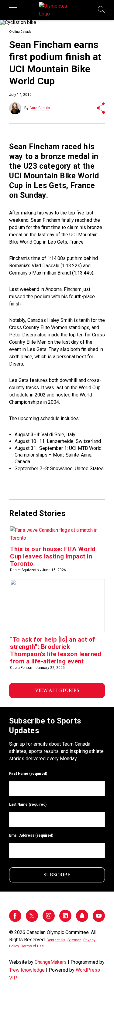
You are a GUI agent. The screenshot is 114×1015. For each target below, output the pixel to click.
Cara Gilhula (39, 108)
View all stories (57, 690)
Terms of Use (32, 946)
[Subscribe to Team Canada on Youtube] (99, 920)
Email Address (31, 835)
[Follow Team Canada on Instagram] (49, 920)
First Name (28, 773)
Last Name (28, 804)
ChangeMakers (51, 962)
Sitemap (74, 940)
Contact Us (56, 940)
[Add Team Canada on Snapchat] (82, 920)
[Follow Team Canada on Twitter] (32, 920)
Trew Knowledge (27, 970)
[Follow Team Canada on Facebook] (15, 920)
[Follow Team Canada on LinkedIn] (65, 920)
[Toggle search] (101, 10)
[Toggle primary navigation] (13, 10)
